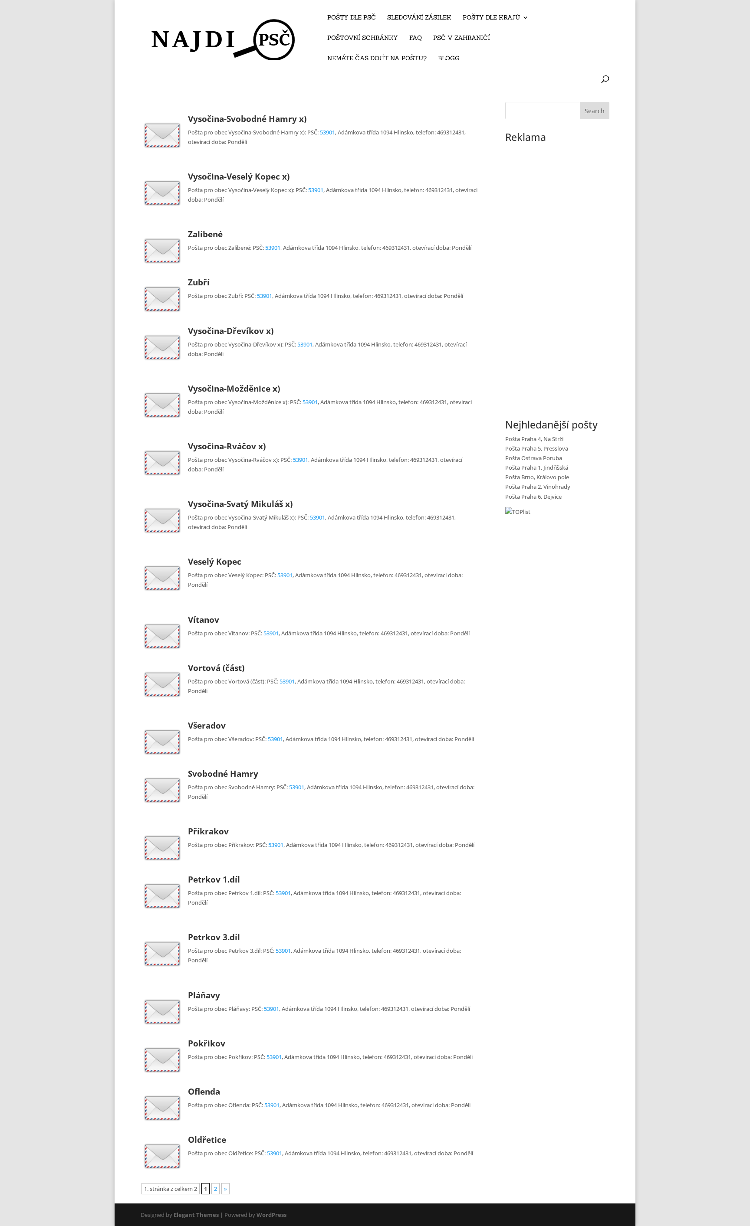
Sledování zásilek (419, 17)
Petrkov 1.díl (214, 879)
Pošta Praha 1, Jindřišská (536, 467)
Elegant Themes (196, 1215)
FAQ (415, 38)
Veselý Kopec (214, 561)
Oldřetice (207, 1139)
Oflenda (204, 1091)
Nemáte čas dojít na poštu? (377, 58)
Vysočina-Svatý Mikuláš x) (240, 504)
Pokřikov (206, 1043)
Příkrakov (208, 831)
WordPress (271, 1215)
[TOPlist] (517, 512)
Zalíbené (205, 234)
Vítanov (203, 619)
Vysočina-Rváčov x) (227, 446)
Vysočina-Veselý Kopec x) (238, 176)
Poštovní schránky (362, 38)
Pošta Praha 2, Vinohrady (537, 486)
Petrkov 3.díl (214, 937)
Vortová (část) (216, 667)
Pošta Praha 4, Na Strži (534, 439)
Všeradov (207, 725)
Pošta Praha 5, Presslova (536, 448)
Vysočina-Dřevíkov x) (230, 331)
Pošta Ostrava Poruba (533, 458)
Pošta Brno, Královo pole (537, 477)
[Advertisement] (557, 277)
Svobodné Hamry (223, 773)
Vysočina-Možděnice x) (234, 388)
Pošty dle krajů (491, 17)
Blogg (449, 58)
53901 (327, 132)
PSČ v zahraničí (461, 38)
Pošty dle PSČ (351, 17)
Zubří (199, 282)
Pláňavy (204, 995)
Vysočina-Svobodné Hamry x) (247, 118)
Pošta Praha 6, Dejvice (533, 496)
